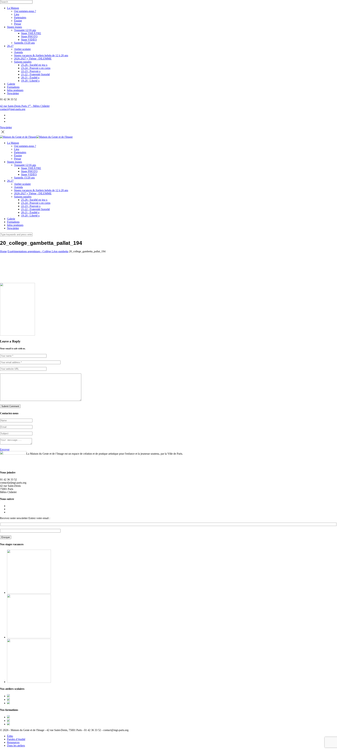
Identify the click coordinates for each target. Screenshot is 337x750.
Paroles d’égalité (16, 739)
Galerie (11, 83)
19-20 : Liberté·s (30, 80)
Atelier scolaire (22, 49)
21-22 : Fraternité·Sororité (35, 74)
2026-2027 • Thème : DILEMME (33, 58)
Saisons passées (22, 61)
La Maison (13, 7)
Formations (13, 87)
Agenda (18, 52)
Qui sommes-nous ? (25, 11)
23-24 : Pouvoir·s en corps (35, 68)
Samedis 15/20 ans (24, 42)
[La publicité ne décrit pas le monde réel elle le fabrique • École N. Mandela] (8, 699)
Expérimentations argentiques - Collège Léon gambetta (38, 251)
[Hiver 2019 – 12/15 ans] (29, 681)
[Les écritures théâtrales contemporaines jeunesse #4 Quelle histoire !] (8, 724)
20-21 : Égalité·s (30, 77)
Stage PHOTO (29, 36)
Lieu (16, 14)
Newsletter (13, 93)
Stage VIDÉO (29, 39)
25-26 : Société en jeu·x (34, 64)
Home (3, 251)
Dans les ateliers (16, 745)
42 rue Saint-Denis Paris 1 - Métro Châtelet (24, 105)
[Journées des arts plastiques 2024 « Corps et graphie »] (8, 696)
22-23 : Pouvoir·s (30, 71)
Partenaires (20, 17)
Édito (10, 736)
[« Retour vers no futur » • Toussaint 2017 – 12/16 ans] (29, 637)
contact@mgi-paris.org (12, 109)
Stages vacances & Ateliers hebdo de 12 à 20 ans (41, 55)
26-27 (10, 45)
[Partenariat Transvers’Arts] (8, 720)
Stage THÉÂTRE (31, 33)
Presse (17, 23)
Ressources (13, 742)
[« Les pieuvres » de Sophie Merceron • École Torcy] (8, 703)
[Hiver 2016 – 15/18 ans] (29, 592)
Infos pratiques (15, 90)
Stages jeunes (14, 26)
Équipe (18, 20)
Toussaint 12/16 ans (25, 30)
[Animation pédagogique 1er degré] (8, 717)
